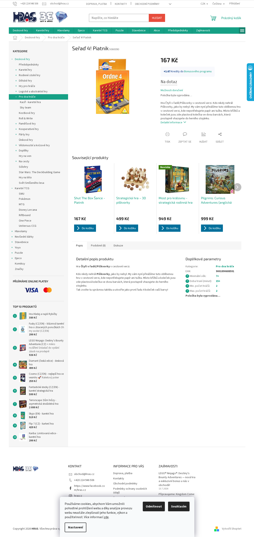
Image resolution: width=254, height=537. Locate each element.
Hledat (157, 17)
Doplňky (24, 151)
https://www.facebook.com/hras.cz (89, 488)
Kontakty (121, 4)
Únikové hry (26, 140)
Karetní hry (25, 70)
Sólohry (23, 167)
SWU (21, 194)
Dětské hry (25, 81)
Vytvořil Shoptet (231, 529)
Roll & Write (26, 118)
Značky (19, 269)
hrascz (78, 496)
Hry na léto (25, 178)
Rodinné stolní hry (29, 75)
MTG (21, 204)
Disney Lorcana (28, 210)
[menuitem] (20, 30)
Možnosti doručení (172, 90)
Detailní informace (171, 122)
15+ (218, 281)
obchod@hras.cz (84, 474)
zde (106, 517)
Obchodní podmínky (147, 4)
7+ (217, 276)
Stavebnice (22, 242)
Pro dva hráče (27, 97)
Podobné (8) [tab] (98, 246)
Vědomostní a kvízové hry (34, 145)
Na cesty (24, 161)
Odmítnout (154, 506)
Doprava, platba (96, 4)
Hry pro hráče (27, 86)
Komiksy (20, 264)
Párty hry (24, 135)
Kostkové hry (27, 113)
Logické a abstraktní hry (33, 92)
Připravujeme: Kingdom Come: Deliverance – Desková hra (177, 496)
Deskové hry (22, 59)
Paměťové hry (27, 124)
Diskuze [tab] (118, 246)
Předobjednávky (29, 65)
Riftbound (25, 215)
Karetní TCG (22, 188)
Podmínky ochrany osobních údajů (130, 491)
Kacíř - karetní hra (30, 102)
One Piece (25, 221)
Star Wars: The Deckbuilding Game (39, 172)
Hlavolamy (21, 231)
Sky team (25, 108)
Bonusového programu (198, 71)
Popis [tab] (79, 246)
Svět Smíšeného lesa (31, 183)
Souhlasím (179, 506)
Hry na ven (25, 156)
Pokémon (24, 199)
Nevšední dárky (24, 237)
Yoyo (18, 248)
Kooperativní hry (29, 129)
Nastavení (75, 527)
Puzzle (19, 253)
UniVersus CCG (27, 226)
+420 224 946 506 (84, 480)
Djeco (18, 258)
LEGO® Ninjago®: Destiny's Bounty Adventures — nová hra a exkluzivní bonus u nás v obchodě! (177, 479)
